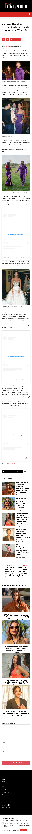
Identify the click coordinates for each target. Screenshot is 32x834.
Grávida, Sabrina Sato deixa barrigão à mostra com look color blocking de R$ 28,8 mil (16, 682)
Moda (3, 784)
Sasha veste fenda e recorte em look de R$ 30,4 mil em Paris (9, 572)
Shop (3, 795)
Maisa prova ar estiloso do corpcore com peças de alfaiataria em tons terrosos (16, 713)
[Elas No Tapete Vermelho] (16, 6)
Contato (4, 810)
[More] (25, 471)
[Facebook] (3, 39)
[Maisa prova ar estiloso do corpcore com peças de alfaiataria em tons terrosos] (8, 535)
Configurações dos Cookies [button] (11, 830)
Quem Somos (6, 807)
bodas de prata (12, 464)
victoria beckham (8, 466)
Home (3, 781)
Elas (3, 787)
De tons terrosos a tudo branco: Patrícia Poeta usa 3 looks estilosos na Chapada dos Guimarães (16, 649)
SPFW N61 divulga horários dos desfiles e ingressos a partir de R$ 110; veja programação (16, 617)
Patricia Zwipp (19, 510)
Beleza (4, 789)
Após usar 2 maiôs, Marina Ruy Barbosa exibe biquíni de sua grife (22, 572)
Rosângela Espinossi (10, 35)
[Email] (15, 39)
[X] (11, 39)
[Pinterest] (19, 39)
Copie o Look (5, 792)
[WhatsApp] (7, 39)
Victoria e (9, 46)
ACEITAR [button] (23, 830)
